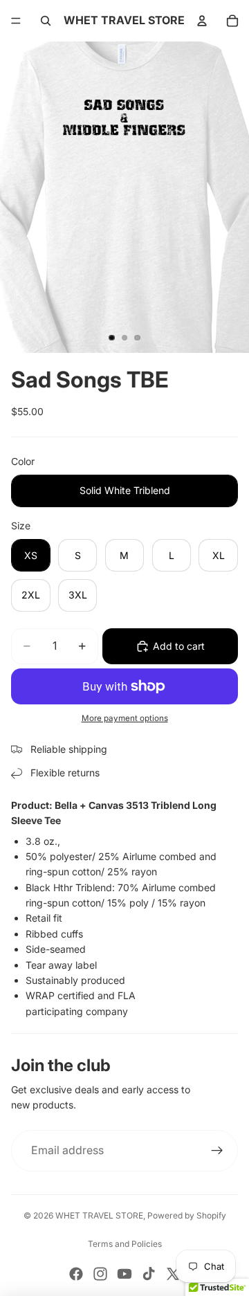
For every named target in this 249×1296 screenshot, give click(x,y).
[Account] (202, 21)
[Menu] (16, 21)
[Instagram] (100, 1274)
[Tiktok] (148, 1274)
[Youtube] (124, 1274)
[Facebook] (76, 1274)
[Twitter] (173, 1274)
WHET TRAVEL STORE (99, 1215)
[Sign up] (217, 1150)
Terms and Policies (125, 1244)
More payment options (125, 718)
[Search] (45, 21)
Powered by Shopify (186, 1215)
